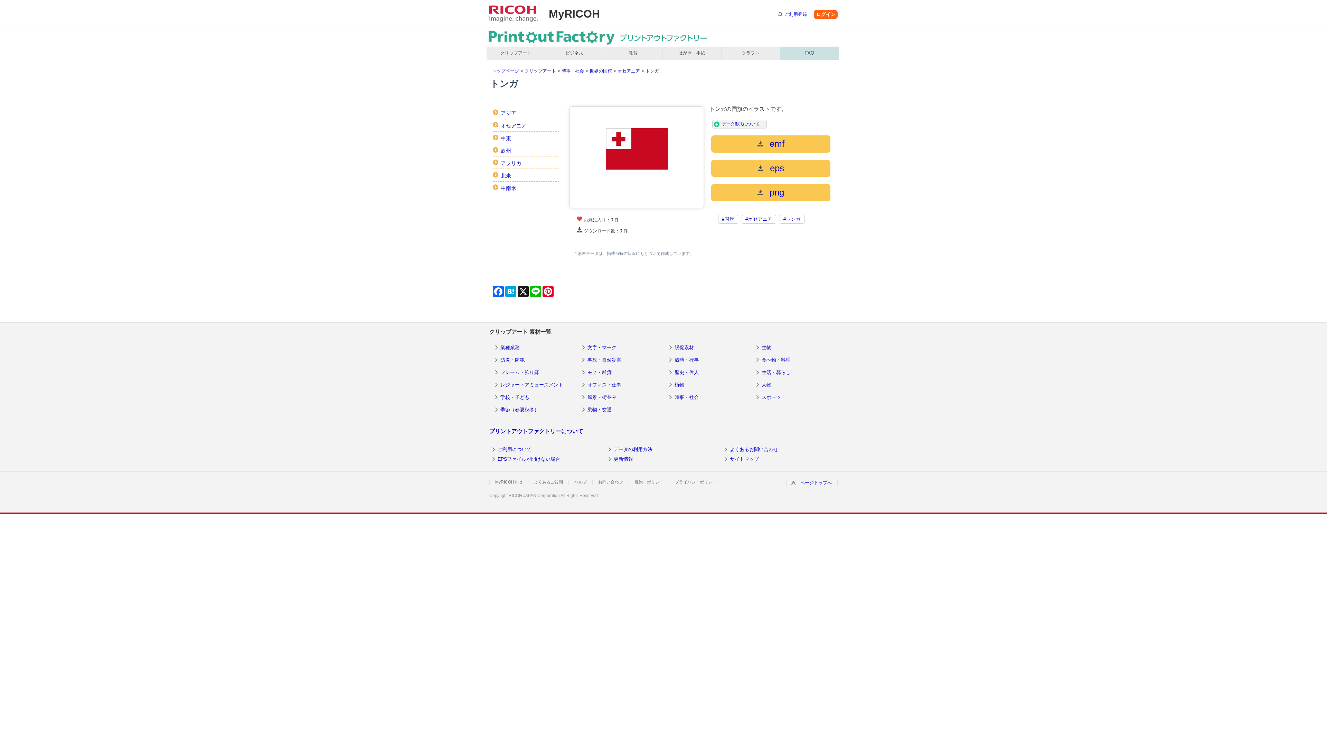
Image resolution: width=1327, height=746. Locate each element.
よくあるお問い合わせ (754, 449)
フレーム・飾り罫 (519, 372)
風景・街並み (602, 397)
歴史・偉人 (687, 372)
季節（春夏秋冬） (519, 409)
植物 (679, 385)
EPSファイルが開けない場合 (529, 459)
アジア (508, 113)
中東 (506, 138)
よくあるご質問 (548, 482)
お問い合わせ (610, 482)
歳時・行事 (687, 360)
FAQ (809, 53)
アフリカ (511, 163)
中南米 (508, 188)
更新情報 (623, 459)
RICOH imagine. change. (513, 14)
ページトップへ (816, 482)
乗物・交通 (599, 409)
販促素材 (684, 347)
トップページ (505, 71)
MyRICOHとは (509, 482)
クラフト (751, 53)
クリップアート (515, 53)
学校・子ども (514, 397)
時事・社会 (573, 71)
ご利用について (514, 449)
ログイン (826, 14)
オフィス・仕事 (604, 385)
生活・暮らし (776, 372)
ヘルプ (580, 482)
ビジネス (574, 53)
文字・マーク (602, 347)
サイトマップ (744, 459)
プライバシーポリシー (695, 482)
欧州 (506, 151)
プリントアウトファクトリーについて (536, 431)
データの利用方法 (633, 449)
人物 (766, 385)
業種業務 (510, 347)
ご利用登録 (795, 14)
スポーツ (771, 397)
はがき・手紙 (691, 53)
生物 (766, 347)
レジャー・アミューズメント (531, 385)
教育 (633, 53)
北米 (506, 176)
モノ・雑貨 (599, 372)
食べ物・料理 (776, 360)
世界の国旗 (601, 71)
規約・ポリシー (649, 482)
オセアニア (629, 71)
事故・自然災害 (604, 360)
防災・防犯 (512, 360)
